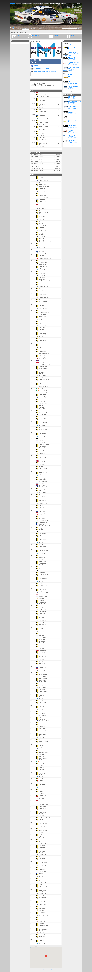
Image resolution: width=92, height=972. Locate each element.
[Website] (35, 74)
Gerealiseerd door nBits (47, 969)
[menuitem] (13, 28)
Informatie (35, 65)
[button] (46, 956)
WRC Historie (33, 28)
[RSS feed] (32, 74)
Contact (41, 969)
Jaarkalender (56, 35)
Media (40, 28)
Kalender (26, 28)
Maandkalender (35, 35)
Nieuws (19, 28)
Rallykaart (73, 35)
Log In (78, 3)
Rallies (18, 35)
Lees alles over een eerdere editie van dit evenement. (45, 71)
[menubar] (27, 29)
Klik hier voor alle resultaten (46, 148)
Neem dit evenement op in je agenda (41, 68)
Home (13, 28)
